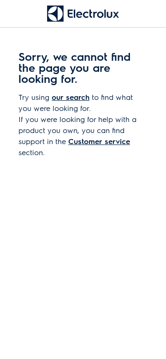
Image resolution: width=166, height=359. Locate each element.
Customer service (99, 141)
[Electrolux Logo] (83, 14)
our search (70, 97)
